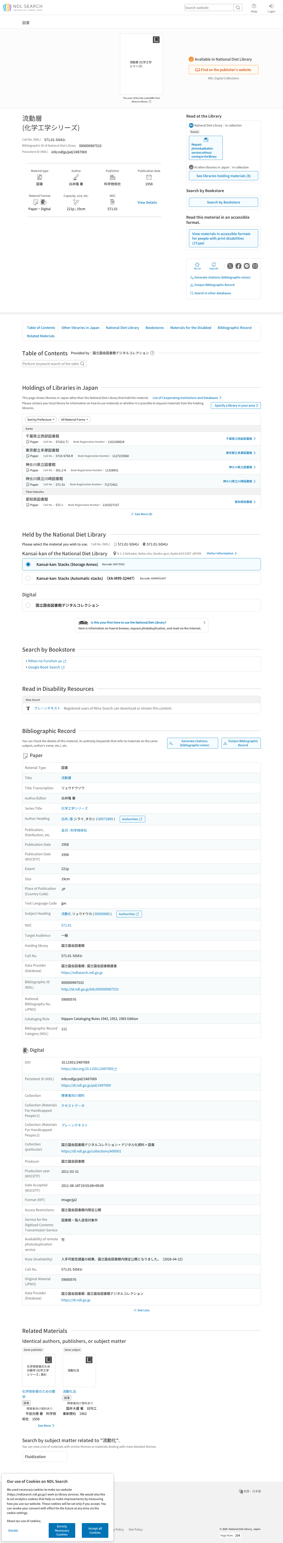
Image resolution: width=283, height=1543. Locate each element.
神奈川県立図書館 (240, 467)
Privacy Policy (114, 1529)
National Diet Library (122, 327)
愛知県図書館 (243, 502)
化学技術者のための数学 (38, 1394)
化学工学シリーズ (74, 808)
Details (13, 1530)
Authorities (130, 819)
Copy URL (214, 268)
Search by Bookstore (223, 202)
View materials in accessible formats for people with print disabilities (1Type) (221, 238)
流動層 (66, 777)
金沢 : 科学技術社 (74, 830)
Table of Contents (41, 327)
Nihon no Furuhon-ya (45, 660)
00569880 (102, 913)
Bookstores (155, 327)
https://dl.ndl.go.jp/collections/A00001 (91, 1150)
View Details (147, 202)
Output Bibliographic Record (214, 285)
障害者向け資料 (73, 1095)
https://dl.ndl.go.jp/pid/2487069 (86, 1085)
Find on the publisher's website (226, 69)
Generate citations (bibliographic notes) (222, 277)
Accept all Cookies (95, 1530)
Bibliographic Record (235, 327)
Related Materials (41, 335)
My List (197, 268)
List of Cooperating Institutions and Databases (185, 398)
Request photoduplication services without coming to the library (203, 150)
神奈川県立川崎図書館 (237, 481)
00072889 (105, 818)
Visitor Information (220, 553)
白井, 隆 (67, 818)
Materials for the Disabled (190, 327)
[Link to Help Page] (150, 100)
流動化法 (69, 1391)
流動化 (66, 913)
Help (254, 11)
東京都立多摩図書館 (239, 453)
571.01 (66, 925)
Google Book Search (44, 666)
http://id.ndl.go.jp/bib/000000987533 (90, 989)
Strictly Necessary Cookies (62, 1530)
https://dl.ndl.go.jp (75, 1299)
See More (44, 1425)
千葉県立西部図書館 (239, 438)
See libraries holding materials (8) (223, 175)
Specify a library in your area (235, 405)
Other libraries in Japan (80, 327)
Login (271, 11)
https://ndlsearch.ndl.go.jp (82, 972)
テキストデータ (73, 1105)
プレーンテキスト (47, 708)
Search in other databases (212, 293)
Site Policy (136, 1529)
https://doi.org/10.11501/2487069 (87, 1068)
